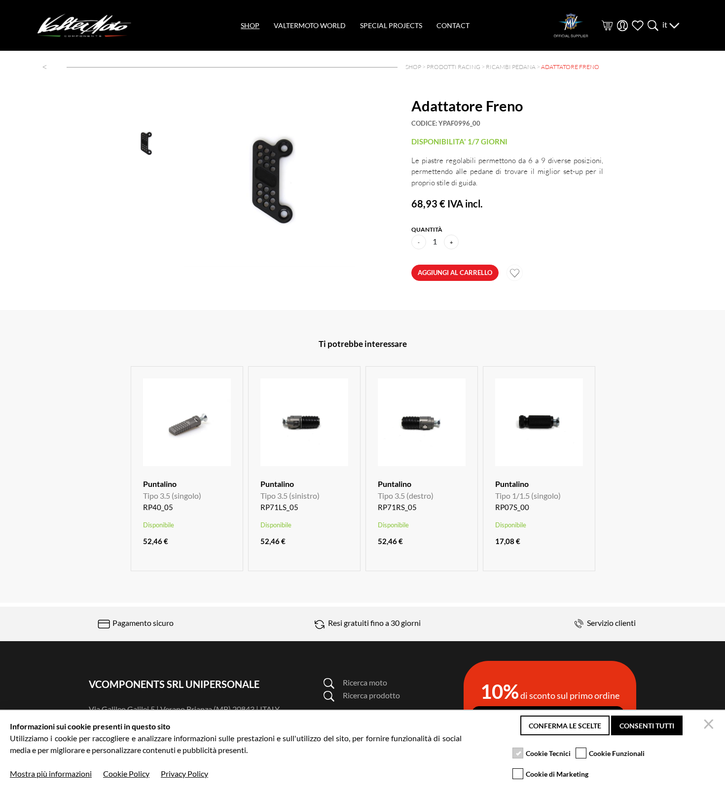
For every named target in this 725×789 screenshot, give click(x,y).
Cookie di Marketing (557, 774)
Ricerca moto (365, 682)
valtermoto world (310, 25)
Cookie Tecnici (548, 753)
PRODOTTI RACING (453, 66)
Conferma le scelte (565, 725)
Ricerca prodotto (371, 695)
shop (250, 25)
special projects (391, 25)
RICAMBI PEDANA (511, 66)
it (665, 24)
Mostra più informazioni (51, 773)
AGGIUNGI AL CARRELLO (455, 272)
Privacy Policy (184, 773)
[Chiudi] (710, 725)
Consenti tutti (646, 725)
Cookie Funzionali (617, 753)
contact (453, 25)
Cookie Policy (126, 773)
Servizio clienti (610, 622)
